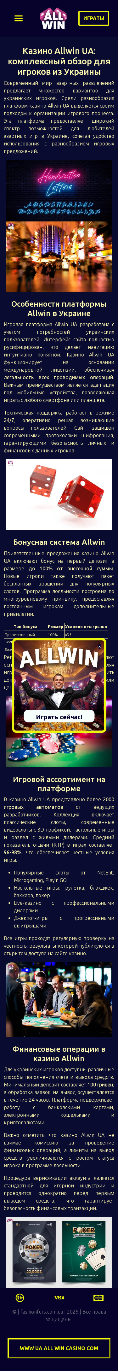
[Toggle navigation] (18, 18)
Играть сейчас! (59, 717)
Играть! (93, 18)
